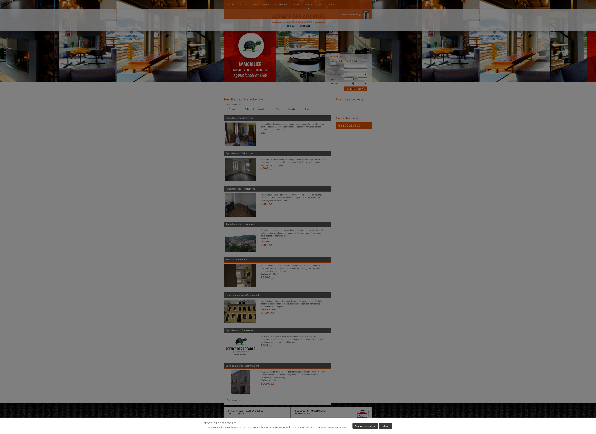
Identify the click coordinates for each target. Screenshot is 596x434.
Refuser (385, 426)
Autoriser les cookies (365, 426)
